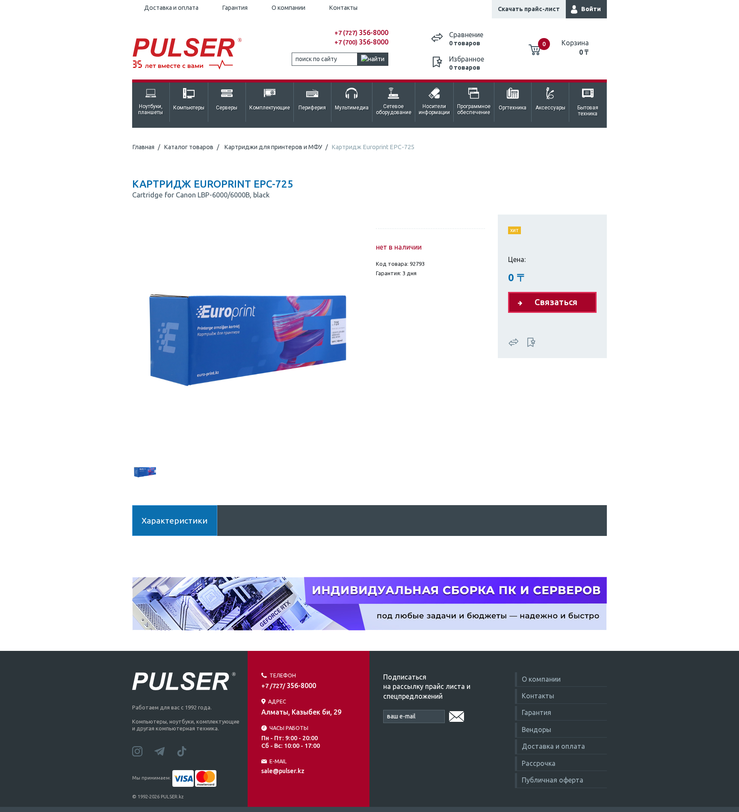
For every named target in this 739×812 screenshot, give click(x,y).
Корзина (575, 47)
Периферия (312, 108)
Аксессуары (550, 108)
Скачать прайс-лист (529, 9)
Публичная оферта (552, 780)
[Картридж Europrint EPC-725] (247, 336)
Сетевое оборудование (393, 109)
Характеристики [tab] (174, 520)
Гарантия (235, 7)
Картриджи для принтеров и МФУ (273, 147)
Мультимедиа (352, 108)
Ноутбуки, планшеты (150, 109)
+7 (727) (361, 32)
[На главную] (191, 54)
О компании (288, 7)
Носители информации (434, 109)
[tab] (145, 471)
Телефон (282, 675)
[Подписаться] (456, 715)
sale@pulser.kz (282, 771)
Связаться (556, 302)
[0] (535, 46)
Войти (591, 9)
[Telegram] (165, 750)
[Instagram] (143, 750)
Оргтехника (512, 108)
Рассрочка (539, 763)
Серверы (226, 108)
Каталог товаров (188, 147)
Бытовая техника (587, 111)
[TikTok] (187, 750)
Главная (143, 147)
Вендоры (536, 729)
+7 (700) (361, 42)
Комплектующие (269, 108)
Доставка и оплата (171, 7)
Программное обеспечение (474, 109)
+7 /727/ (288, 686)
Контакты (343, 7)
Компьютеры (188, 108)
